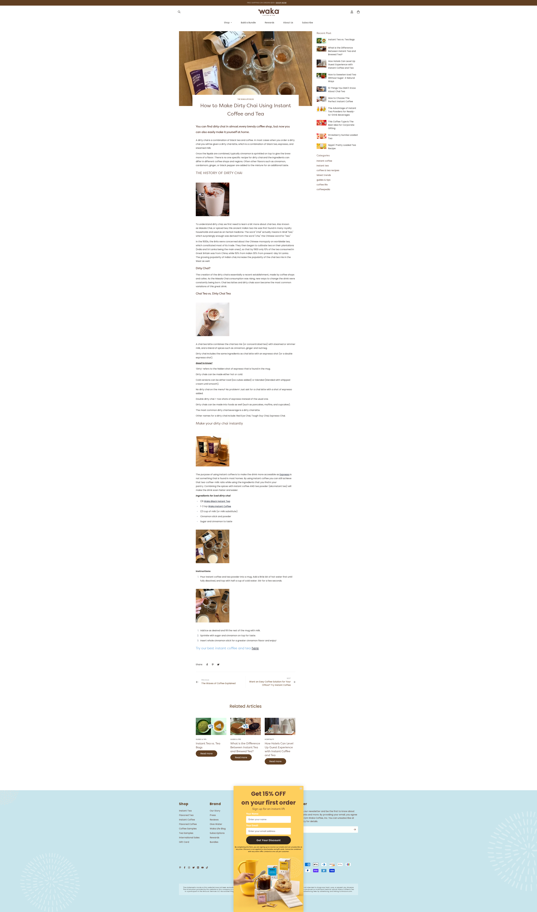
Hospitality (269, 739)
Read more (206, 753)
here (255, 648)
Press (213, 815)
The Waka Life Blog (245, 99)
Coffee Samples (188, 828)
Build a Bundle (248, 22)
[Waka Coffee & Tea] (268, 12)
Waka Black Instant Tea (217, 501)
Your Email (252, 825)
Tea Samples (186, 833)
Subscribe (307, 22)
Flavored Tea (186, 815)
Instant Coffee (187, 819)
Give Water (216, 824)
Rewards (269, 22)
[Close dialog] (301, 788)
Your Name (252, 814)
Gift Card (184, 842)
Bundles (214, 842)
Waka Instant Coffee (219, 506)
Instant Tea (185, 810)
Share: (199, 664)
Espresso (284, 474)
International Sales (189, 837)
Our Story (215, 810)
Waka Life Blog (218, 828)
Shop (227, 22)
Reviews (214, 819)
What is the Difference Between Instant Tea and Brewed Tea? (245, 747)
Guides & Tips (201, 739)
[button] (268, 840)
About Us (288, 22)
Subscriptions (217, 833)
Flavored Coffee (188, 824)
